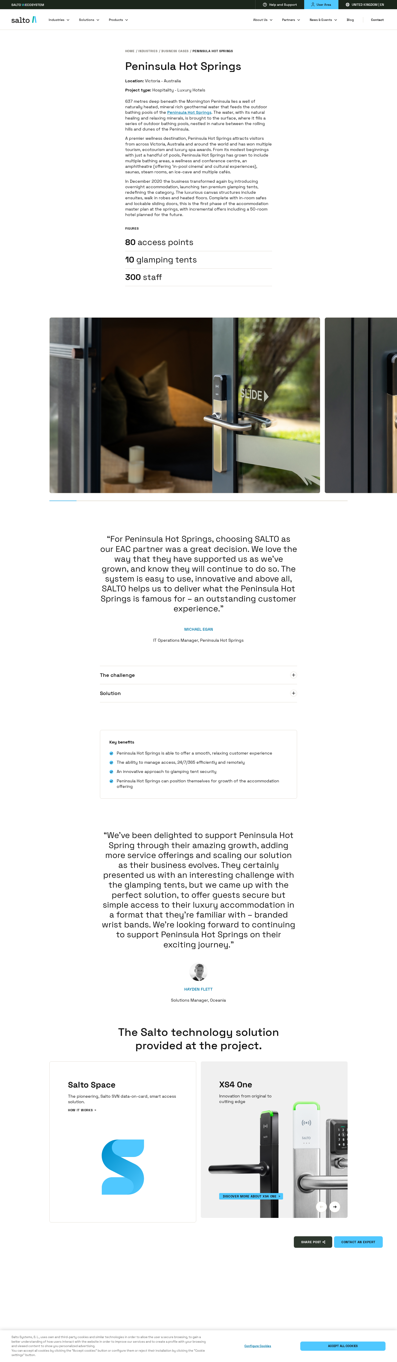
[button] (321, 1206)
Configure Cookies (257, 1346)
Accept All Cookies (343, 1346)
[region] (198, 1346)
